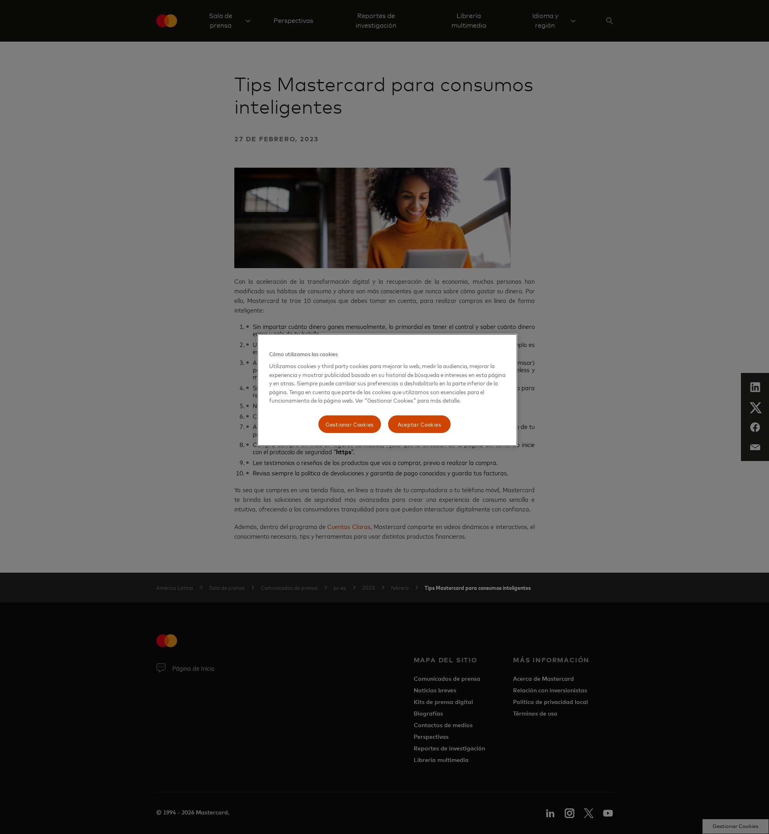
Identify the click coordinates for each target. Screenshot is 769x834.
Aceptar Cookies (419, 424)
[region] (387, 390)
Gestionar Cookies (350, 424)
